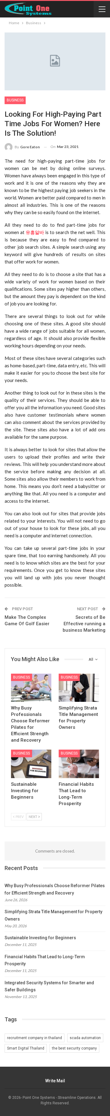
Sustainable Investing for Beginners (40, 937)
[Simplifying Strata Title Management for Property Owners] (79, 688)
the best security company (74, 1048)
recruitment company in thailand (34, 1038)
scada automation (85, 1038)
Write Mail (55, 1080)
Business (15, 100)
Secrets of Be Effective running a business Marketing (84, 624)
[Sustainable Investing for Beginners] (31, 764)
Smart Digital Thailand (25, 1048)
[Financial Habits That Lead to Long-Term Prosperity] (79, 764)
